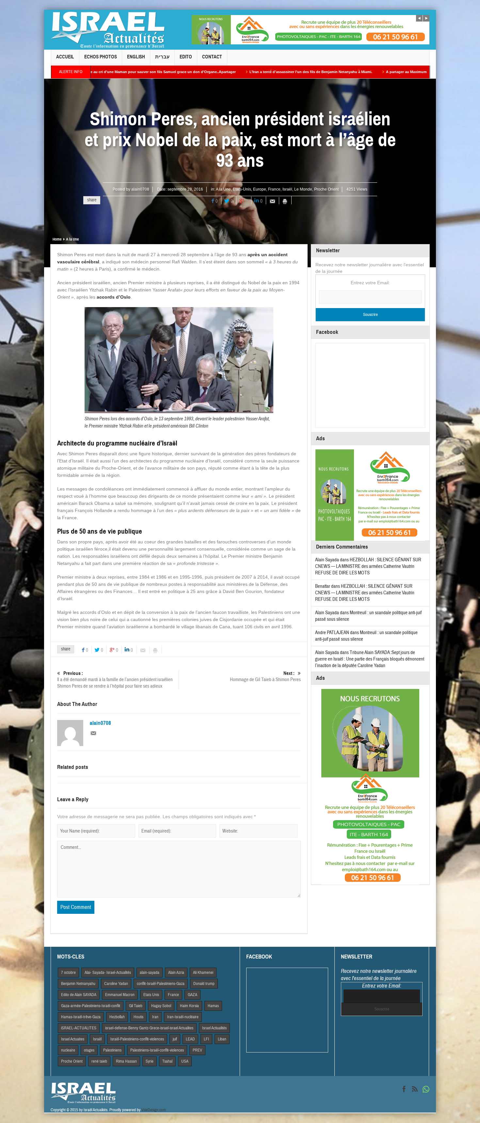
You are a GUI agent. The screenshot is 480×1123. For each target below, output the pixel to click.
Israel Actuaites (72, 1039)
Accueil (65, 57)
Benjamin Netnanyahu (78, 983)
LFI (206, 1039)
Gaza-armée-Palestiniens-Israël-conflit (90, 1005)
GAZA (192, 994)
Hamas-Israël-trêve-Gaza (81, 1017)
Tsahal (167, 1061)
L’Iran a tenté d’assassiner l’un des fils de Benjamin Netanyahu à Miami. (239, 72)
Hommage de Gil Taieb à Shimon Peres (265, 676)
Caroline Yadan (116, 983)
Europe (259, 189)
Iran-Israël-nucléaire (183, 1017)
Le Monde (303, 189)
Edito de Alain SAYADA (78, 994)
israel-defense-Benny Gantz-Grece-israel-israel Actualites (149, 1028)
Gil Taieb (135, 1005)
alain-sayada (149, 972)
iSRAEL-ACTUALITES (78, 1028)
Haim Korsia (189, 1005)
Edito (186, 57)
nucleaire (68, 1050)
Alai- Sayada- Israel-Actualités (108, 972)
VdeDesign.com (153, 1110)
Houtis (138, 1017)
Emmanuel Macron (120, 994)
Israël (287, 189)
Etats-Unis (242, 189)
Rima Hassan (126, 1061)
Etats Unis (151, 994)
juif (175, 1039)
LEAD (190, 1039)
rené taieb (99, 1061)
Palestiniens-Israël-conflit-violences (157, 1050)
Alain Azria (176, 972)
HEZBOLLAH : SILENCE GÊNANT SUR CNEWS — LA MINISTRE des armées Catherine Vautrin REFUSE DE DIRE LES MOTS (368, 566)
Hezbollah (117, 1017)
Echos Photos (100, 57)
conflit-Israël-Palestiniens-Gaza (160, 983)
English (136, 57)
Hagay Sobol (161, 1005)
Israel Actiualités (214, 1028)
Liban (222, 1039)
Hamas (213, 1005)
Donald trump (204, 983)
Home (57, 239)
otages (89, 1050)
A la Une (223, 189)
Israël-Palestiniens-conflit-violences (137, 1039)
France (274, 189)
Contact (212, 57)
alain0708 (140, 189)
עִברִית (162, 57)
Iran (155, 1017)
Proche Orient (326, 189)
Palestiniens (112, 1050)
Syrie (149, 1061)
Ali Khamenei (203, 972)
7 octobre (68, 972)
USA (184, 1061)
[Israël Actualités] (108, 29)
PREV (197, 1050)
